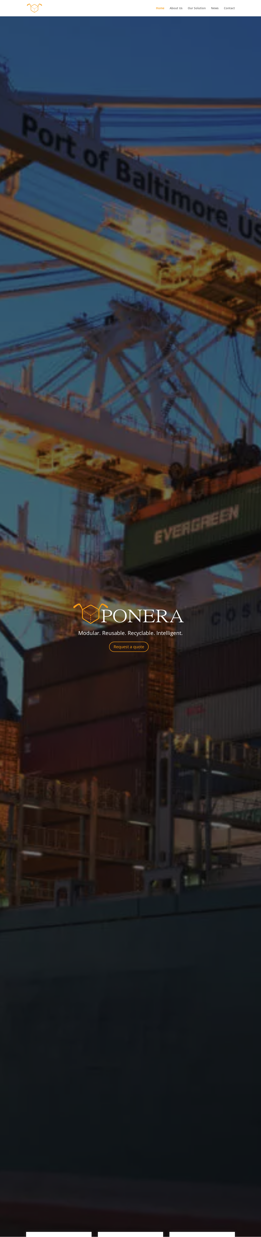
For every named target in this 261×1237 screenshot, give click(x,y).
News (215, 8)
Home (160, 8)
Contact (229, 8)
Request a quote (129, 646)
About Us (176, 8)
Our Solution (197, 8)
